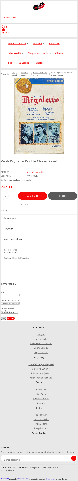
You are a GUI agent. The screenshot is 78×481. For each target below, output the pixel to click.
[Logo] (39, 6)
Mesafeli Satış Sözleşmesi (41, 364)
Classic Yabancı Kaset (36, 171)
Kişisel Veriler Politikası (41, 377)
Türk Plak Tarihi (41, 419)
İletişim (41, 334)
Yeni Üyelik (41, 389)
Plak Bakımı (41, 423)
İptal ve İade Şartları (41, 373)
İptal (3, 318)
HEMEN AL (62, 196)
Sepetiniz (41, 403)
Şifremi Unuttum (41, 398)
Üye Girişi (41, 394)
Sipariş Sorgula (41, 347)
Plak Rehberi (41, 414)
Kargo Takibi (41, 339)
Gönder (10, 318)
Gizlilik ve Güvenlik (41, 368)
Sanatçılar (24, 62)
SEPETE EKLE (32, 196)
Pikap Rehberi (41, 428)
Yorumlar (8, 228)
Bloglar (39, 62)
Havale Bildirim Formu (41, 343)
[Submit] (73, 458)
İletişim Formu (41, 352)
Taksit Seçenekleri (12, 238)
